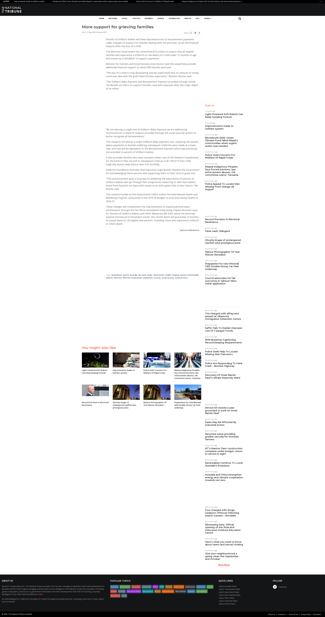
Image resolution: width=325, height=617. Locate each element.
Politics (136, 18)
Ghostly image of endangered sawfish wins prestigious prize (223, 241)
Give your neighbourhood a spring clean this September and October (222, 556)
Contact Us (282, 614)
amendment (116, 275)
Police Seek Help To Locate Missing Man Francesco (221, 353)
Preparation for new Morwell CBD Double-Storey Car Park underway (222, 266)
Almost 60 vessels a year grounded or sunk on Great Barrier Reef (221, 410)
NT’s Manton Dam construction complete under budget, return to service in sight (223, 451)
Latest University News (228, 601)
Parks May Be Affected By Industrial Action (220, 423)
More (41, 594)
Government (158, 275)
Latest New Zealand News (229, 595)
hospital (175, 275)
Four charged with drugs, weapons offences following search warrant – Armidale (222, 513)
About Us (271, 614)
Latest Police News (226, 598)
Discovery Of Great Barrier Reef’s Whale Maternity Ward (222, 376)
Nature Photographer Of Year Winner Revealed (222, 253)
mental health (193, 275)
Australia (133, 275)
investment (115, 596)
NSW (162, 587)
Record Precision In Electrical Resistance (222, 221)
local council (178, 587)
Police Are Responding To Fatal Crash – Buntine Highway (223, 365)
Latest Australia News (228, 586)
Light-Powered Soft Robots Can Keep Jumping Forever (224, 115)
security (157, 277)
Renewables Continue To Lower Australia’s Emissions (224, 464)
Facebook (282, 587)
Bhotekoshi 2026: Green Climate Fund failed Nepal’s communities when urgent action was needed (73, 1)
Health (187, 18)
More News (224, 564)
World (207, 18)
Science (160, 18)
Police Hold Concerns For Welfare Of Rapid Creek (138, 1)
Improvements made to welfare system (219, 127)
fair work (142, 275)
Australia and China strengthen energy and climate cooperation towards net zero (224, 477)
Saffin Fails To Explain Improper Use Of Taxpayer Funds (223, 329)
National (113, 18)
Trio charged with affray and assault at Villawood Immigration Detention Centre (223, 316)
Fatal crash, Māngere (217, 231)
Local (124, 18)
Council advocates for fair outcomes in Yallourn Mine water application (221, 281)
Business (149, 18)
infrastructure (167, 591)
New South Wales (134, 591)
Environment (148, 591)
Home (101, 18)
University (201, 587)
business (191, 591)
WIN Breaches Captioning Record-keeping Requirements (223, 341)
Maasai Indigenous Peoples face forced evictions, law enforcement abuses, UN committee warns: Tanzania (206, 1)
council (210, 587)
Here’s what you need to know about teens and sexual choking (224, 543)
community (146, 587)
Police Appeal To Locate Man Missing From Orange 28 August (222, 187)
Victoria (169, 587)
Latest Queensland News (229, 592)
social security (168, 277)
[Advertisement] (277, 9)
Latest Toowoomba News (229, 589)
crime (124, 596)
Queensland (190, 587)
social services (181, 277)
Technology (174, 18)
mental (183, 275)
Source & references (189, 230)
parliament (148, 277)
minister (109, 277)
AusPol (126, 275)
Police (155, 587)
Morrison (118, 277)
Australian (136, 587)
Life (197, 18)
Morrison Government (132, 277)
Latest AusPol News (227, 604)
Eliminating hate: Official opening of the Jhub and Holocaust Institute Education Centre (223, 528)
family (149, 275)
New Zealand (181, 591)
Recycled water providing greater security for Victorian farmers (222, 437)
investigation (202, 591)
